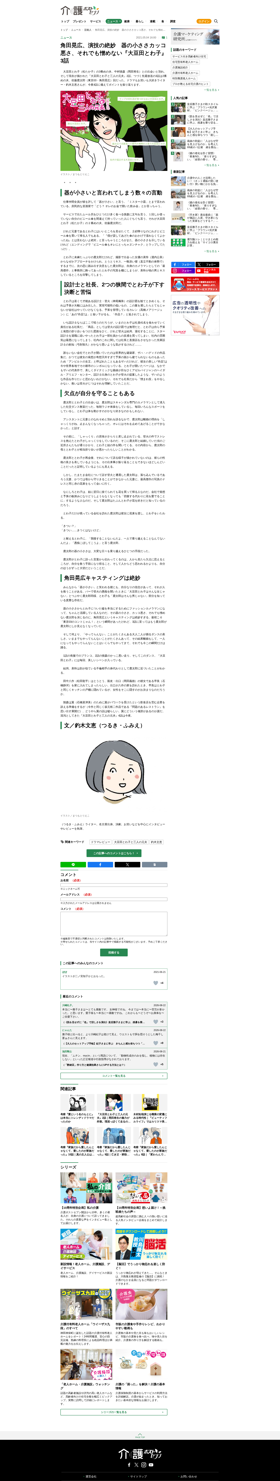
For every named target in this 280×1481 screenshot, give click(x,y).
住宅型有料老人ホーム (185, 62)
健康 (127, 21)
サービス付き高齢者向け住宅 (189, 56)
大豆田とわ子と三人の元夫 (130, 842)
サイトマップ (138, 1476)
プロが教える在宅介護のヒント (190, 84)
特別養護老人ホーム (184, 78)
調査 (173, 21)
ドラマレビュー (100, 842)
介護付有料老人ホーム (185, 73)
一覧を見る (210, 90)
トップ (65, 21)
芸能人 (88, 29)
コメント (72, 908)
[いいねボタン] (155, 983)
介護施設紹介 (180, 67)
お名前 (71, 880)
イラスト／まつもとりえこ (75, 174)
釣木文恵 (156, 842)
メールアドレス (76, 894)
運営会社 (91, 1476)
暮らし (140, 21)
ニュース (112, 21)
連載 (152, 21)
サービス (95, 21)
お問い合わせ (189, 1476)
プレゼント (80, 21)
